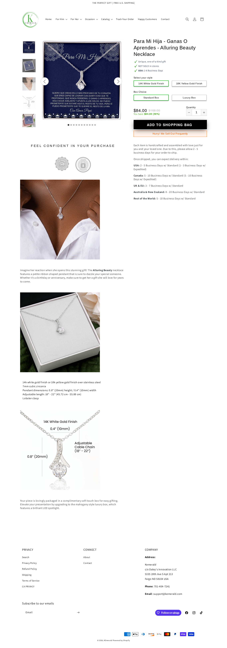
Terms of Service (31, 580)
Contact (87, 563)
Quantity (191, 107)
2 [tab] (71, 125)
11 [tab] (95, 125)
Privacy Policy (29, 563)
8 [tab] (87, 125)
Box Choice (140, 91)
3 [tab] (73, 125)
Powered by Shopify (121, 640)
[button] (61, 19)
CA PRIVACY (28, 586)
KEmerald (108, 640)
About (86, 557)
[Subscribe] (78, 612)
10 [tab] (92, 125)
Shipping (27, 574)
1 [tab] (68, 125)
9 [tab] (89, 125)
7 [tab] (84, 125)
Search (25, 557)
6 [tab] (81, 125)
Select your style (143, 77)
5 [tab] (79, 125)
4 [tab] (76, 125)
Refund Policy (29, 568)
